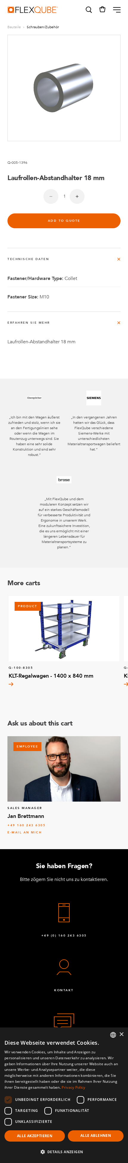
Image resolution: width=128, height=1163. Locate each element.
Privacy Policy (73, 1087)
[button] (88, 10)
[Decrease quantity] (50, 196)
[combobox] (113, 1035)
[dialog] (64, 1095)
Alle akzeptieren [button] (34, 1135)
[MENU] (114, 10)
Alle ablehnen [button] (95, 1135)
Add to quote (64, 221)
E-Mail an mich (24, 832)
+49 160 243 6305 (26, 825)
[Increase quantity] (77, 196)
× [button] (121, 1034)
